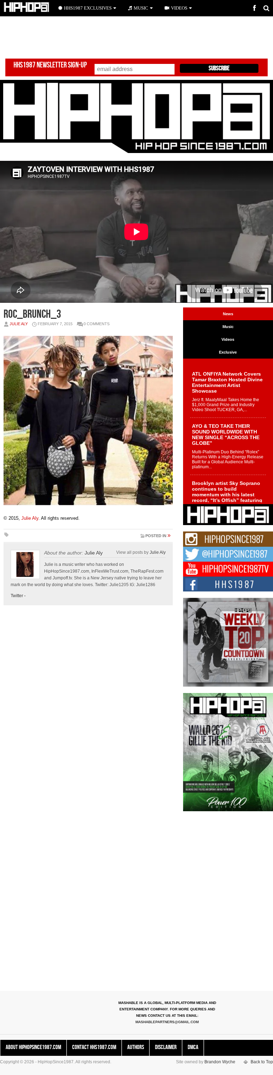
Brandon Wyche (219, 1061)
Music (141, 8)
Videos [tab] (227, 339)
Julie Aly (19, 324)
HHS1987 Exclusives (88, 8)
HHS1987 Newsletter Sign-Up (50, 65)
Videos (179, 8)
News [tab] (228, 314)
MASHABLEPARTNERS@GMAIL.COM (167, 1022)
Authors (135, 1047)
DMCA (193, 1047)
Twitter (17, 595)
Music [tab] (228, 326)
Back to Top (262, 1061)
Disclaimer (166, 1047)
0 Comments (96, 324)
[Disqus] (88, 709)
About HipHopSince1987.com (33, 1047)
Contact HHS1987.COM (94, 1047)
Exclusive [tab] (228, 352)
